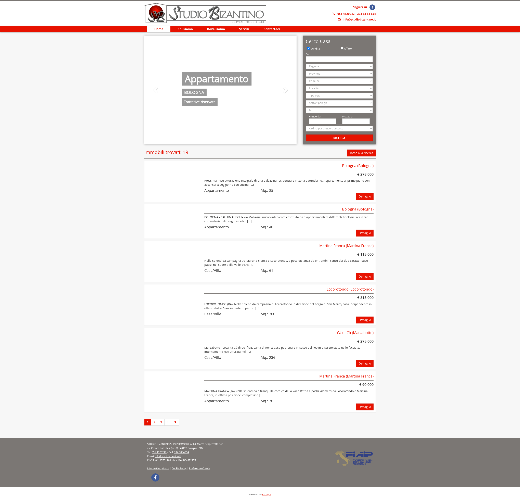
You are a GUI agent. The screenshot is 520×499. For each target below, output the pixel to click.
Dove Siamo (216, 29)
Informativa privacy (158, 468)
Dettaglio (365, 196)
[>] (175, 422)
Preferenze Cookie (199, 468)
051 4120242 (346, 14)
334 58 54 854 (366, 14)
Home (158, 29)
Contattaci (271, 29)
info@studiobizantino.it (359, 19)
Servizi (244, 29)
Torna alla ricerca (361, 153)
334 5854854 (181, 452)
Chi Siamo (185, 29)
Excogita (266, 494)
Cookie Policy (179, 468)
